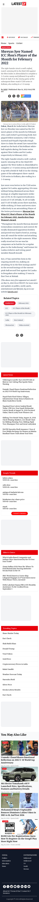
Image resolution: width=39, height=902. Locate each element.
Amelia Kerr (9, 303)
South (26, 866)
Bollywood (27, 858)
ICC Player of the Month (21, 308)
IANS (5, 89)
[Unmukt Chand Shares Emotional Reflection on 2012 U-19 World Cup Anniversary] (19, 755)
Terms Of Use (15, 891)
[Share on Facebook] (17, 335)
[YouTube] (15, 886)
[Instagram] (18, 886)
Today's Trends (19, 513)
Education (5, 863)
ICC (6, 308)
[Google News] (25, 886)
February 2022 (24, 303)
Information (6, 861)
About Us (6, 891)
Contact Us (25, 891)
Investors (6, 893)
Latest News (8, 375)
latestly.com (12, 292)
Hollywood (27, 861)
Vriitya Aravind (24, 325)
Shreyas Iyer (9, 325)
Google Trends (9, 473)
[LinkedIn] (22, 886)
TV (25, 863)
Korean (26, 869)
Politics (4, 858)
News (4, 866)
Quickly (11, 37)
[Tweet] (21, 335)
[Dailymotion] (11, 886)
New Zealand (18, 320)
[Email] (29, 886)
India (7, 320)
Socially (24, 37)
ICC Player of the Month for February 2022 (18, 314)
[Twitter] (8, 886)
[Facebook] (4, 886)
